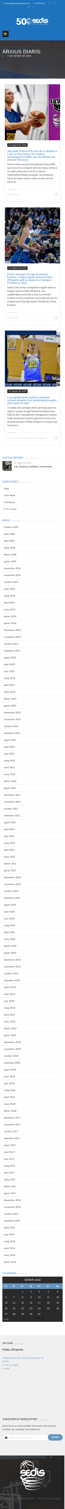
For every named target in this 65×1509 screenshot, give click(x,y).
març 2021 (9, 856)
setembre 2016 (12, 1220)
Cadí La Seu (14, 438)
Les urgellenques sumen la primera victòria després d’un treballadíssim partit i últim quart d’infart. (32, 400)
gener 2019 (10, 1035)
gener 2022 (10, 788)
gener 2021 (10, 870)
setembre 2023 (12, 650)
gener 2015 (10, 1262)
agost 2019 (10, 987)
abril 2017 (9, 1172)
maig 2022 (9, 760)
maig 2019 (9, 1008)
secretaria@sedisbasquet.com (17, 3)
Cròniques (40, 438)
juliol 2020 (9, 911)
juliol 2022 (9, 747)
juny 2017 (9, 1159)
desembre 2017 (12, 1117)
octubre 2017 (11, 1131)
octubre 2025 (11, 527)
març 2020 (9, 939)
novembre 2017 (12, 1124)
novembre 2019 (12, 966)
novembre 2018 (12, 1049)
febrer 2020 (10, 946)
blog (6, 488)
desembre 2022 (12, 712)
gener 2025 (10, 561)
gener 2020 (10, 953)
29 (22, 1314)
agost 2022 (10, 740)
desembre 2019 (12, 959)
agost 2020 (10, 905)
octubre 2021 (11, 808)
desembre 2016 (12, 1200)
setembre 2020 (12, 898)
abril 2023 (9, 685)
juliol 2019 (9, 994)
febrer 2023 (10, 698)
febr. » (39, 1318)
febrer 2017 (10, 1186)
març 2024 (9, 609)
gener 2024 (10, 623)
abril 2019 (9, 1014)
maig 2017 (9, 1165)
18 (48, 1303)
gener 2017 (10, 1193)
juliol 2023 (9, 664)
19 (57, 1303)
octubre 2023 (11, 644)
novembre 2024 (12, 575)
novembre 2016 (12, 1207)
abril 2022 (9, 767)
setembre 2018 (12, 1062)
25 (48, 1308)
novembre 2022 (12, 719)
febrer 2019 (10, 1028)
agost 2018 (10, 1069)
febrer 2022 (10, 781)
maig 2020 (9, 925)
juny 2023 (9, 671)
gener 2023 (10, 705)
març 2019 (9, 1021)
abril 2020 (9, 932)
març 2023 (9, 692)
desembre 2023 (12, 630)
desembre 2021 (12, 795)
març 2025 (9, 547)
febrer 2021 (10, 863)
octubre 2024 (11, 582)
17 (39, 1303)
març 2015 (9, 1255)
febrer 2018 (10, 1111)
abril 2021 (9, 850)
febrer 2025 (10, 554)
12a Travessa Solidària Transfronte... (34, 466)
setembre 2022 (12, 733)
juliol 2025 (9, 534)
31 (39, 1314)
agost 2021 (10, 822)
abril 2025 (9, 541)
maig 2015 (9, 1241)
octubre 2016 (11, 1214)
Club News (13, 194)
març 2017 (9, 1179)
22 (22, 1308)
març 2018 (9, 1104)
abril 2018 (9, 1097)
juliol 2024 (9, 589)
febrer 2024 (10, 616)
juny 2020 (9, 918)
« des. (6, 1319)
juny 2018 (9, 1083)
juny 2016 (9, 1234)
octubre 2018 (11, 1056)
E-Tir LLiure (10, 509)
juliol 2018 (9, 1076)
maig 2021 (9, 843)
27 (6, 1314)
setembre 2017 (12, 1138)
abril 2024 (9, 602)
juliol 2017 (9, 1152)
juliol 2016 (9, 1227)
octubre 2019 (11, 973)
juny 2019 (9, 1001)
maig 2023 (9, 678)
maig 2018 (9, 1090)
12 (57, 1297)
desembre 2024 (12, 568)
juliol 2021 (9, 829)
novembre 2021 (12, 801)
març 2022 (9, 774)
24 (39, 1308)
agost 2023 (10, 657)
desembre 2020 (12, 877)
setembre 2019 (12, 980)
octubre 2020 (11, 891)
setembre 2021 (12, 815)
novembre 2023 (12, 637)
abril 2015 (9, 1248)
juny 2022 (9, 753)
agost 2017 (10, 1145)
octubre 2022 (11, 726)
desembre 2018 (12, 1042)
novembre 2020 (12, 884)
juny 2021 (9, 836)
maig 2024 (9, 595)
